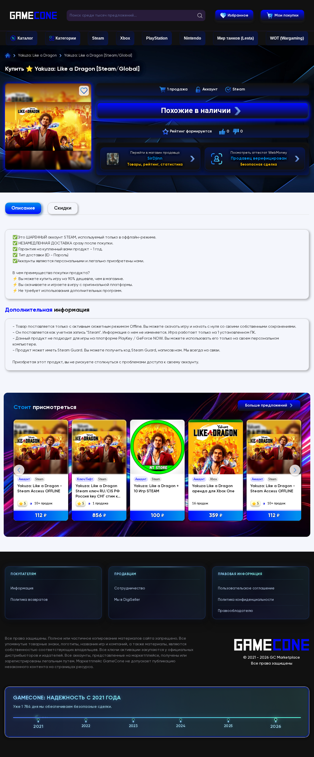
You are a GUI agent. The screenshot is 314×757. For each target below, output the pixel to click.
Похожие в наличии (196, 110)
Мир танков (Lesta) (235, 38)
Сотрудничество (129, 588)
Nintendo (192, 38)
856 (99, 515)
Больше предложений (266, 406)
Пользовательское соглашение (246, 588)
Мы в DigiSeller (127, 600)
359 (215, 515)
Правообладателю (235, 611)
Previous (19, 470)
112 (41, 515)
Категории (66, 38)
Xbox (125, 38)
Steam (98, 38)
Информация (22, 588)
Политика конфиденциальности (246, 600)
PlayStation (157, 38)
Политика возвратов (29, 600)
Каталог (25, 38)
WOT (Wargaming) (287, 38)
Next (295, 470)
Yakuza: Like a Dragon (37, 55)
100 (157, 515)
